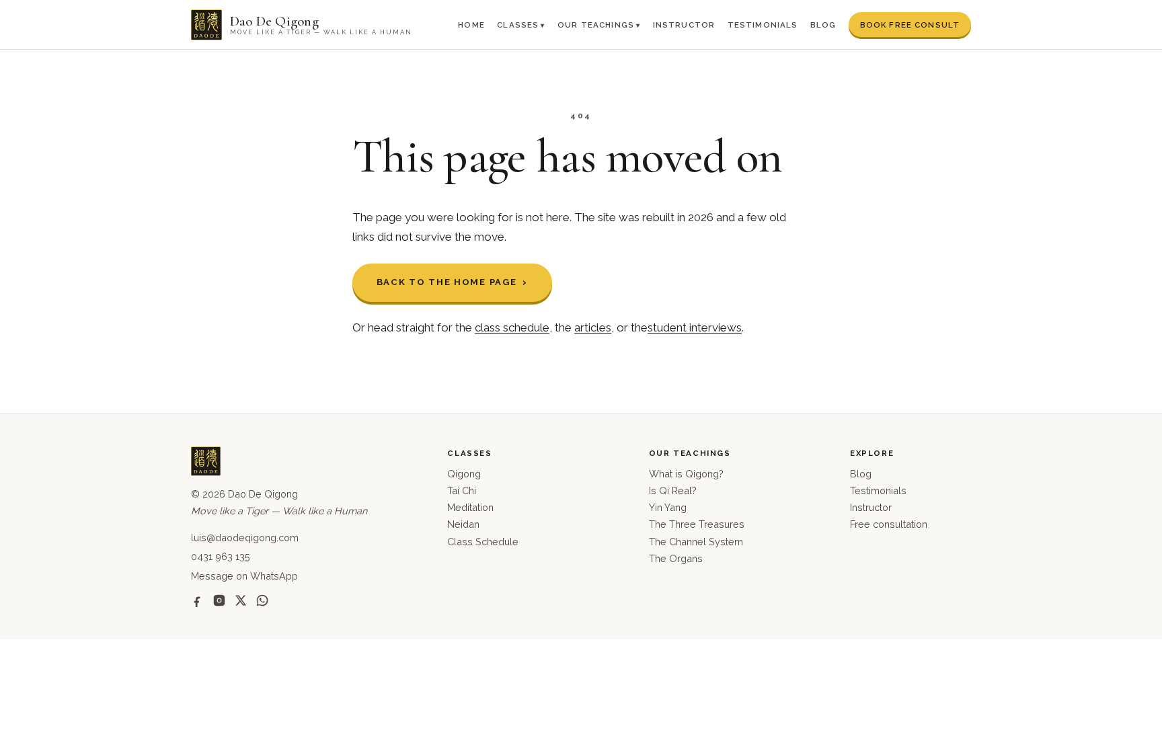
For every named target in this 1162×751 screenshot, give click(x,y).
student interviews (695, 327)
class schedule (512, 327)
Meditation (470, 507)
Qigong (464, 473)
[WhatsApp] (262, 600)
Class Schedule (482, 541)
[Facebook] (197, 600)
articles (592, 327)
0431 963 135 (220, 556)
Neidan (463, 524)
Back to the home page (447, 282)
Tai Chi (461, 490)
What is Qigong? (686, 473)
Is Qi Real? (673, 490)
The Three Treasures (696, 524)
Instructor (684, 25)
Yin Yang (668, 507)
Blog (823, 25)
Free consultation (888, 524)
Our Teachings (595, 25)
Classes (518, 25)
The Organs (676, 558)
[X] (240, 600)
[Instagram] (219, 600)
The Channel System (696, 541)
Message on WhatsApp (244, 576)
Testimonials (763, 25)
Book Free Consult (910, 25)
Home (471, 25)
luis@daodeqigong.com (245, 537)
